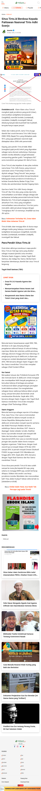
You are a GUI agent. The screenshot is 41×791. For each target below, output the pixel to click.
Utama (6, 8)
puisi (3, 769)
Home (3, 14)
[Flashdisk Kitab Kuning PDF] (20, 322)
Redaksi (4, 778)
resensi (23, 769)
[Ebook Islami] (21, 512)
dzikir (3, 759)
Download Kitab (25, 782)
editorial (5, 539)
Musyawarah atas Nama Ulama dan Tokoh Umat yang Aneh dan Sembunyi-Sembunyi (19, 297)
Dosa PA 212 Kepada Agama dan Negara (18, 283)
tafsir (22, 773)
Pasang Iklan (24, 778)
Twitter (20, 749)
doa (22, 755)
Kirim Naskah (5, 782)
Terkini (18, 8)
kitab (22, 762)
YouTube (23, 749)
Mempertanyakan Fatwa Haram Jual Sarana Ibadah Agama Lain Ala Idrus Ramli (20, 290)
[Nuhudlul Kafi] (20, 53)
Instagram (18, 749)
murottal (4, 766)
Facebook (15, 749)
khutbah (4, 762)
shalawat (4, 773)
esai (22, 759)
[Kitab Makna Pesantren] (20, 789)
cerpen (4, 755)
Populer (30, 8)
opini (22, 766)
